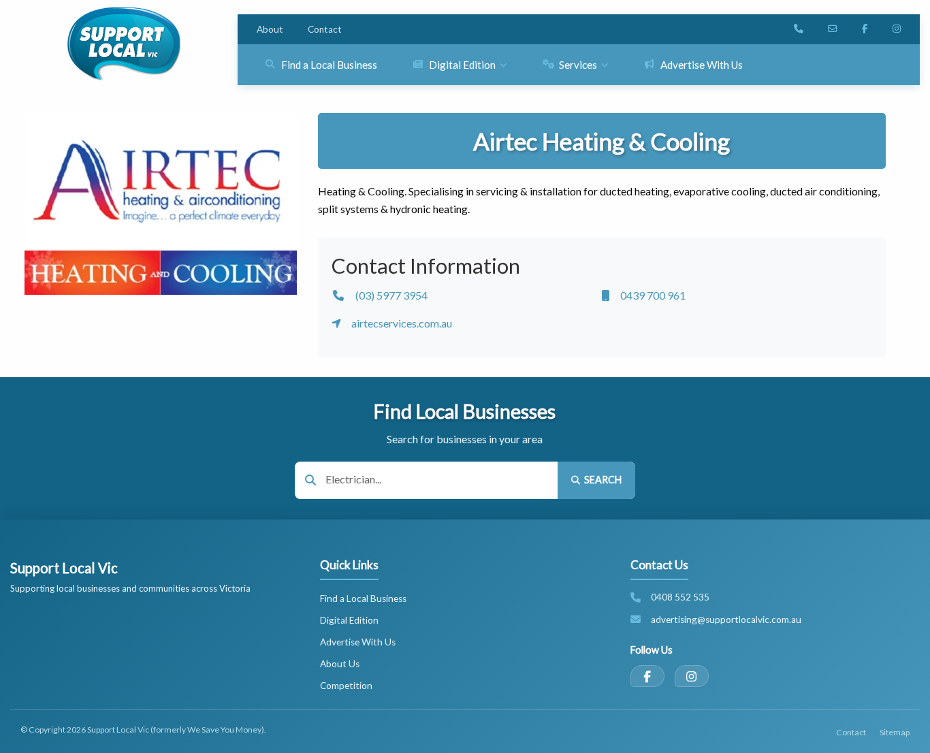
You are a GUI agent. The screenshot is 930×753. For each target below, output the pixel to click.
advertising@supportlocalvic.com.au (726, 619)
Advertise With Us (358, 642)
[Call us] (798, 29)
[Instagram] (692, 676)
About (270, 29)
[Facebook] (647, 676)
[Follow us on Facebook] (864, 29)
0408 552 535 (680, 597)
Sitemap (895, 732)
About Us (339, 663)
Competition (346, 685)
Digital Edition (349, 620)
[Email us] (832, 29)
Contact (325, 29)
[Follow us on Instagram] (896, 29)
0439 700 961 (653, 295)
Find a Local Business (363, 598)
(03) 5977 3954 (391, 295)
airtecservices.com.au (401, 323)
